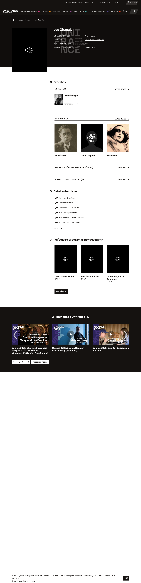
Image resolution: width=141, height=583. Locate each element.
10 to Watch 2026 (104, 3)
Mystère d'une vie (90, 276)
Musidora (112, 155)
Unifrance (114, 11)
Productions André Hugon (94, 40)
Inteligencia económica (97, 11)
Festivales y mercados (60, 11)
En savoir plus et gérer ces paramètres (26, 581)
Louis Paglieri (88, 155)
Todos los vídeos (40, 362)
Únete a (125, 11)
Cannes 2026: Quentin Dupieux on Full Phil (111, 349)
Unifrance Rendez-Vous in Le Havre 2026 (79, 3)
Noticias (45, 11)
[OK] (126, 578)
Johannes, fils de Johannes (115, 277)
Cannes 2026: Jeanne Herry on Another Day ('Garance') (68, 349)
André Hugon (90, 36)
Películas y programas (29, 11)
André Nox (60, 155)
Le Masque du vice (64, 276)
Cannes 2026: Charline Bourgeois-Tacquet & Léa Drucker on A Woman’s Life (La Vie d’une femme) (30, 350)
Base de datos (79, 11)
